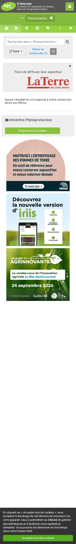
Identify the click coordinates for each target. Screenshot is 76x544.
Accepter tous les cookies (38, 538)
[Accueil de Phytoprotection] (5, 28)
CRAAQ (52, 519)
